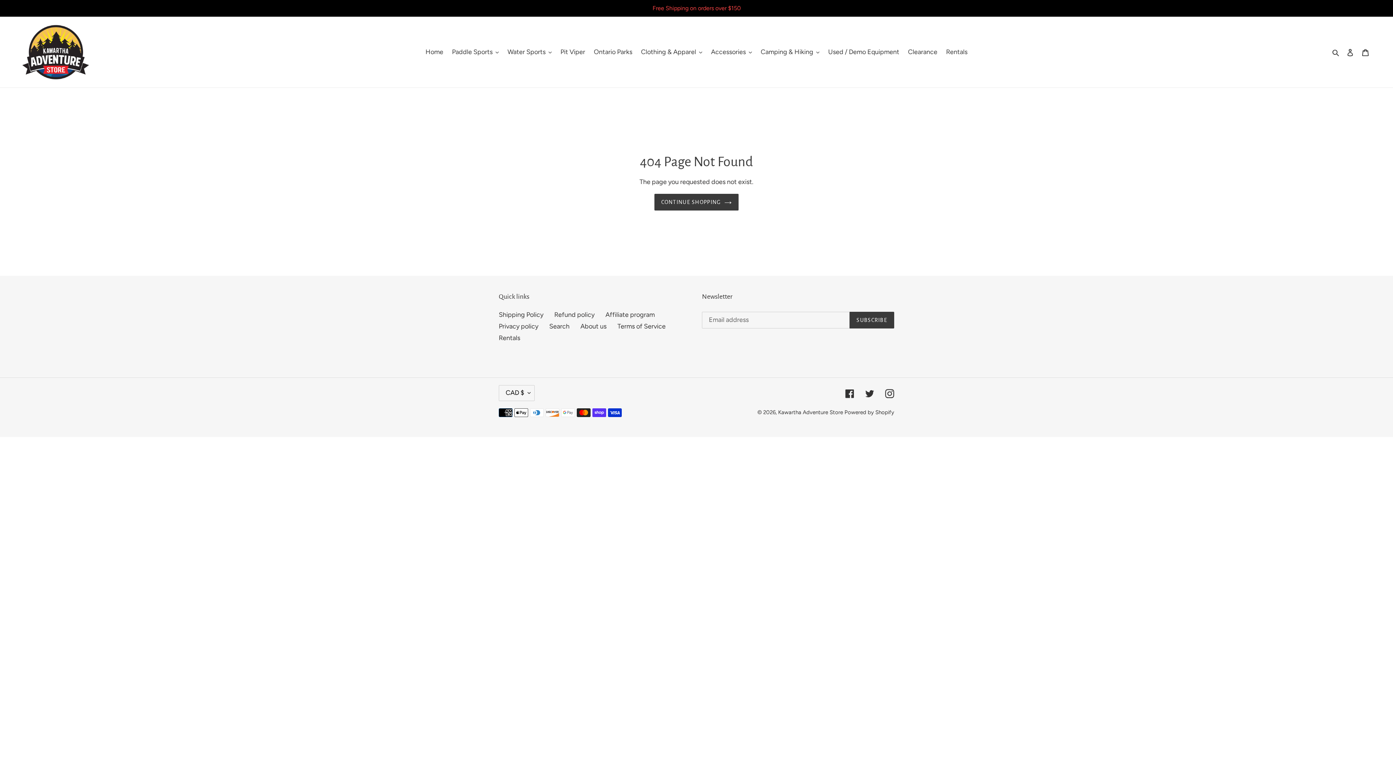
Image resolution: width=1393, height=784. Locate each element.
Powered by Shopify (869, 412)
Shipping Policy (521, 315)
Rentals (509, 338)
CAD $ (515, 393)
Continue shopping (691, 202)
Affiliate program (630, 315)
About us (593, 326)
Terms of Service (641, 326)
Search (559, 326)
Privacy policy (518, 326)
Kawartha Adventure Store (810, 412)
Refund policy (574, 315)
